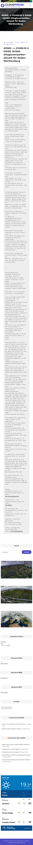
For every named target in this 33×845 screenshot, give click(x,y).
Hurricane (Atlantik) (17, 717)
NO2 (2, 643)
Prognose (22, 42)
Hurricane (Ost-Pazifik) (17, 738)
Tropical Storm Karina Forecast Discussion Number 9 (16, 759)
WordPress (20, 840)
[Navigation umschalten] (30, 5)
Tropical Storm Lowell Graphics (10, 749)
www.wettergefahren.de (12, 496)
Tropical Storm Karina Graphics (10, 752)
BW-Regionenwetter (9, 44)
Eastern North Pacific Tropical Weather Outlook (15, 744)
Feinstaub (3, 641)
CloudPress (11, 842)
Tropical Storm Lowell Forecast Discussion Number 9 (16, 755)
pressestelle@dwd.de (16, 531)
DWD (17, 42)
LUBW (8, 645)
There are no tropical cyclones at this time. (13, 724)
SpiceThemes (21, 842)
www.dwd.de (8, 505)
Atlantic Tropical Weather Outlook (11, 728)
